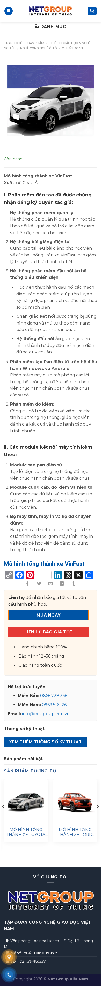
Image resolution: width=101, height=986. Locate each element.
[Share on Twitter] (39, 584)
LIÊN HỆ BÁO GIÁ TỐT (48, 632)
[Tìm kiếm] (92, 11)
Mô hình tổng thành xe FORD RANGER (75, 832)
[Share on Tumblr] (73, 584)
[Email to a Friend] (50, 584)
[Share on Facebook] (27, 584)
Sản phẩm (35, 43)
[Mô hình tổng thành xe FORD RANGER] (75, 801)
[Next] (97, 817)
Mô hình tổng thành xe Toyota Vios (25, 832)
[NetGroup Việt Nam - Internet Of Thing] (50, 10)
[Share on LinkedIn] (62, 584)
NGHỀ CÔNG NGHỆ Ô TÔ (38, 48)
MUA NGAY (49, 615)
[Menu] (8, 11)
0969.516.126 (54, 704)
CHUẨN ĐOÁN (72, 48)
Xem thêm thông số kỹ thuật (45, 741)
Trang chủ (13, 43)
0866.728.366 (53, 695)
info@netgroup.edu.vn (46, 713)
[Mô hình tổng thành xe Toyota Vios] (26, 801)
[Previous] (3, 817)
